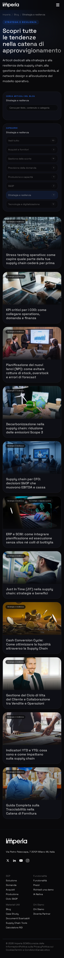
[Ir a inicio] (11, 5)
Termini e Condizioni (25, 949)
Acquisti (10, 889)
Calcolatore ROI (14, 927)
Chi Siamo (38, 909)
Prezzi (36, 885)
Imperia (7, 14)
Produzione (12, 894)
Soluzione (11, 880)
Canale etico (43, 949)
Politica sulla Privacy (31, 946)
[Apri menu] (57, 4)
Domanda (11, 885)
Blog (16, 14)
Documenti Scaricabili (18, 918)
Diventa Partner (41, 913)
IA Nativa (38, 894)
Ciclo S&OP (12, 898)
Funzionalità (40, 880)
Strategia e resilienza (21, 22)
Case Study (12, 913)
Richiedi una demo (43, 889)
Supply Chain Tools (16, 922)
